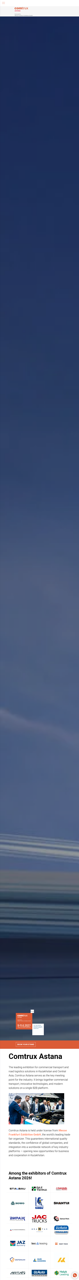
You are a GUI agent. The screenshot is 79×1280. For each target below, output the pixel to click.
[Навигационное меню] (3, 3)
